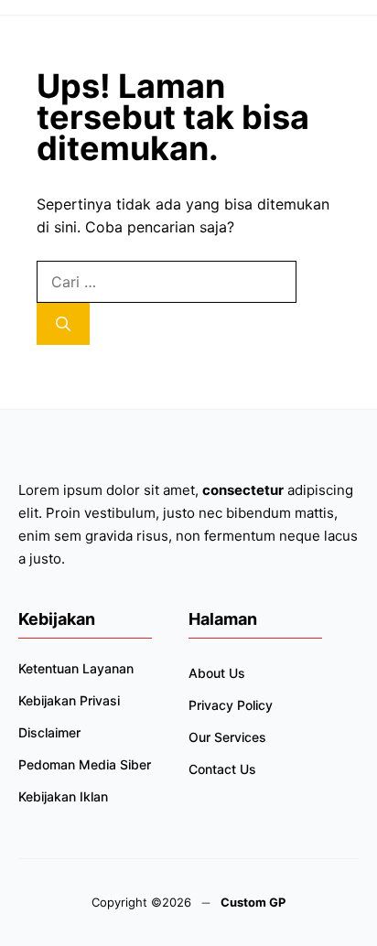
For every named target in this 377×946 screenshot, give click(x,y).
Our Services (227, 737)
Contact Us (222, 769)
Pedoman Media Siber (84, 764)
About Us (216, 673)
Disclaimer (49, 732)
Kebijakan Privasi (69, 700)
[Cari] (63, 324)
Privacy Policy (230, 705)
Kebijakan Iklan (63, 796)
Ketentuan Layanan (76, 668)
